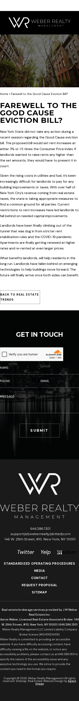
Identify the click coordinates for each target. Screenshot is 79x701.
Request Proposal (39, 585)
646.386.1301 (40, 529)
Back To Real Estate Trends (19, 297)
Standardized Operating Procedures (39, 563)
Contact (39, 578)
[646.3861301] (39, 5)
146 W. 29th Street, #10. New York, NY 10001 (40, 539)
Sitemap (39, 592)
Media (39, 571)
